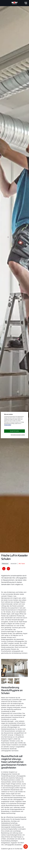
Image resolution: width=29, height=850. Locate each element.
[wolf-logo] (14, 3)
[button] (9, 681)
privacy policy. (8, 425)
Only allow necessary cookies (18, 434)
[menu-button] (25, 3)
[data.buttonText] (25, 846)
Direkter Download (3, 568)
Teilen (8, 568)
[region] (14, 425)
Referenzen (5, 563)
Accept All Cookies (14, 431)
